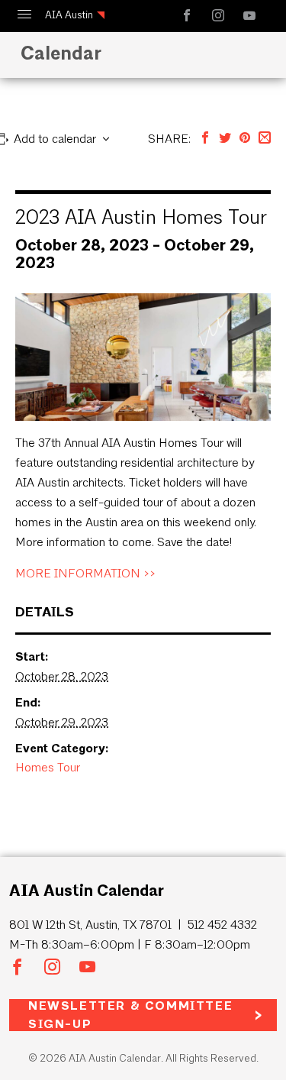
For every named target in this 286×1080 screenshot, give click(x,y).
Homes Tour (47, 767)
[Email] (265, 138)
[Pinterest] (245, 138)
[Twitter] (225, 138)
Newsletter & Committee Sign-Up (130, 1015)
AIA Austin (69, 14)
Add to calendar (55, 138)
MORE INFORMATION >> (85, 573)
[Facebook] (205, 138)
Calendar (61, 53)
